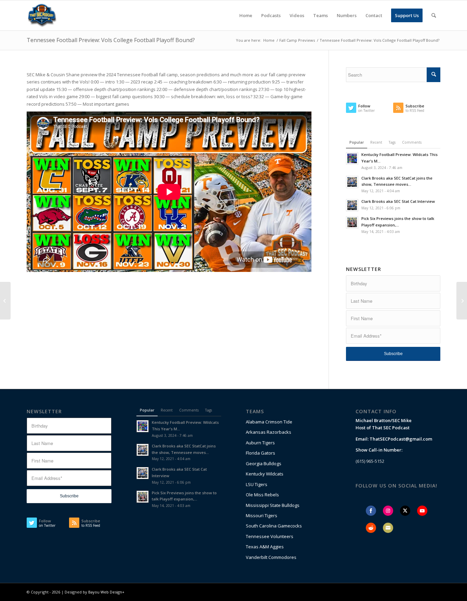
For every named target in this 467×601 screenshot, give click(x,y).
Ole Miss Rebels (262, 495)
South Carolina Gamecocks (274, 526)
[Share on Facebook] (371, 511)
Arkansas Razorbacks (268, 432)
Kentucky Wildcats (264, 474)
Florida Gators (260, 453)
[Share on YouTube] (422, 511)
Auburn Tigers (260, 443)
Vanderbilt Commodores (271, 557)
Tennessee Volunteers (269, 536)
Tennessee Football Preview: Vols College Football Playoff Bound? (111, 40)
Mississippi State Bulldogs (272, 505)
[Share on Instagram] (388, 511)
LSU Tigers (256, 484)
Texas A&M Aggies (265, 547)
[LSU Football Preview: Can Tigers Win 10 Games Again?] (461, 300)
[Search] (433, 15)
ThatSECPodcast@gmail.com (401, 439)
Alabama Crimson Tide (269, 422)
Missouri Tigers (261, 515)
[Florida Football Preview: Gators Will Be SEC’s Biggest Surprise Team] (5, 300)
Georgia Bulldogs (263, 463)
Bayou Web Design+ (106, 592)
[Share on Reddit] (371, 528)
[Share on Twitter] (405, 511)
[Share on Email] (388, 528)
